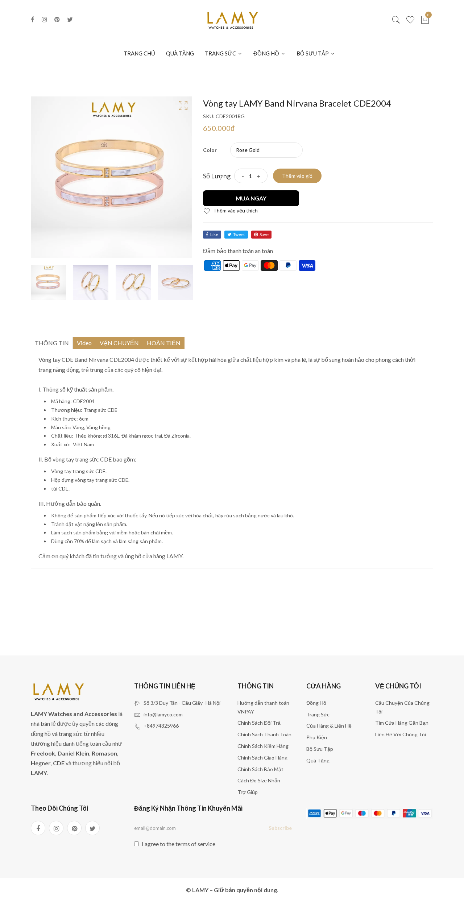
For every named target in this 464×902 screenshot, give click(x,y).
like (214, 234)
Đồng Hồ (316, 703)
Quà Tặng (318, 760)
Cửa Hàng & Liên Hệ (329, 726)
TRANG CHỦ (139, 53)
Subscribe (280, 828)
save (264, 234)
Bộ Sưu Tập (319, 749)
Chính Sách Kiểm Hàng (263, 746)
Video (84, 342)
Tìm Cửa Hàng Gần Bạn (401, 723)
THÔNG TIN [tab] (52, 342)
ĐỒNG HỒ (266, 53)
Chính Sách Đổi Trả (259, 723)
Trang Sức (318, 714)
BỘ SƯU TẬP (313, 53)
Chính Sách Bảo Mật (260, 769)
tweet (239, 234)
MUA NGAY (251, 198)
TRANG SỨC (221, 53)
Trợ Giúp (247, 792)
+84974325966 (161, 726)
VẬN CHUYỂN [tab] (119, 342)
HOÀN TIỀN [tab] (164, 342)
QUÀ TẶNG (180, 53)
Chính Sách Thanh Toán (264, 734)
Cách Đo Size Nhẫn (258, 780)
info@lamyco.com (163, 714)
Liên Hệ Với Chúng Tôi (400, 734)
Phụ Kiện (316, 737)
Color (210, 150)
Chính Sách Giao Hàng (262, 757)
